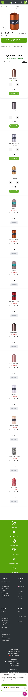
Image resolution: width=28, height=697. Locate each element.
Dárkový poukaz (21, 599)
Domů (2, 7)
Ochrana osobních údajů (14, 694)
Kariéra (19, 594)
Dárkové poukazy (22, 616)
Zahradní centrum (22, 584)
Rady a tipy (20, 619)
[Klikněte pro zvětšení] (4, 27)
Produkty (3, 611)
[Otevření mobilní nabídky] (2, 2)
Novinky (20, 621)
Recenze (20, 596)
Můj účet (20, 614)
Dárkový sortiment (11, 7)
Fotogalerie (20, 591)
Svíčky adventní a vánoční (7, 9)
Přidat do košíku (14, 93)
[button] (26, 674)
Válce (17, 9)
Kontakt (19, 611)
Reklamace (4, 627)
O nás (19, 581)
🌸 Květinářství (21, 586)
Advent (19, 7)
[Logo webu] (14, 2)
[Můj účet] (21, 2)
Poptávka (20, 589)
